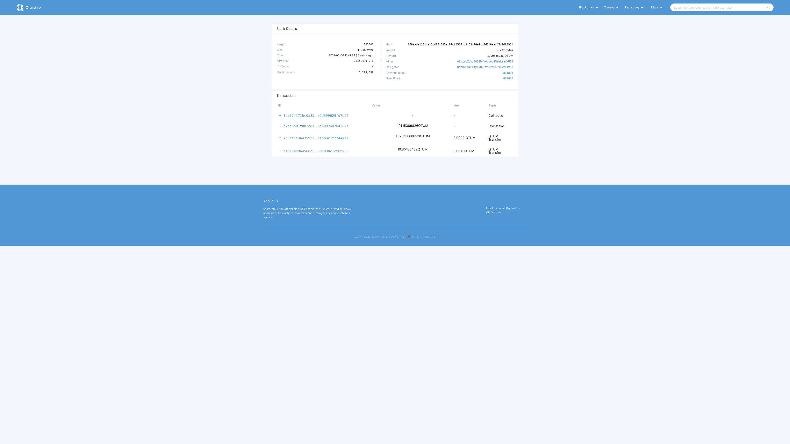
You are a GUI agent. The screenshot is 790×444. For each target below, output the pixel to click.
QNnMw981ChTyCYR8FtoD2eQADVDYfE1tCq (485, 67)
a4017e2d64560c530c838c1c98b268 (316, 151)
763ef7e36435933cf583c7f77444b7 (316, 138)
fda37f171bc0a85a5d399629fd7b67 (316, 115)
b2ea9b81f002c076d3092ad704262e (316, 126)
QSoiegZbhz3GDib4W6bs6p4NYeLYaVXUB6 (485, 61)
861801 (508, 72)
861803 (508, 78)
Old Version (493, 212)
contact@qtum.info (508, 208)
